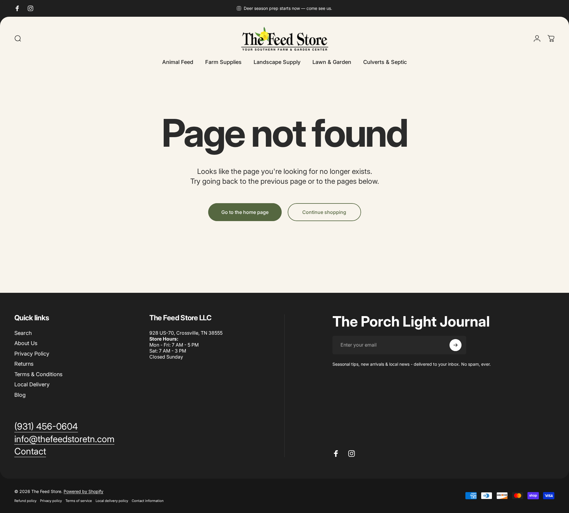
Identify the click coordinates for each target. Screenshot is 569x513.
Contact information (148, 501)
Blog (20, 395)
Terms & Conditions (38, 374)
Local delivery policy (112, 501)
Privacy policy (51, 501)
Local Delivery (32, 384)
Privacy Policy (31, 353)
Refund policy (25, 501)
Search (23, 333)
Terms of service (78, 501)
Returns (23, 364)
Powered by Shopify (83, 491)
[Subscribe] (455, 345)
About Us (25, 343)
